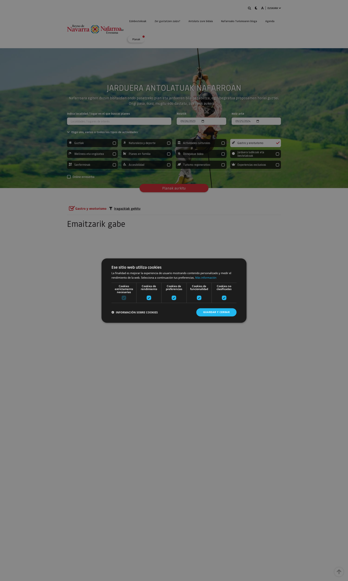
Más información (205, 277)
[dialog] (174, 290)
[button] (134, 312)
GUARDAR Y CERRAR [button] (216, 312)
